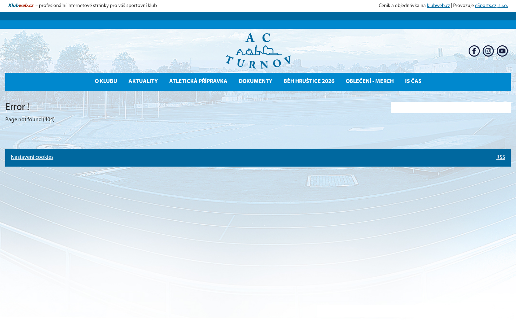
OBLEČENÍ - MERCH (370, 81)
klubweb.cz (438, 5)
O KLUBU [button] (106, 81)
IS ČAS (413, 81)
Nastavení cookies (32, 157)
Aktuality (143, 81)
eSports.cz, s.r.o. (491, 5)
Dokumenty (255, 81)
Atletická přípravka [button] (198, 81)
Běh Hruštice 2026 (309, 81)
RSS (500, 157)
